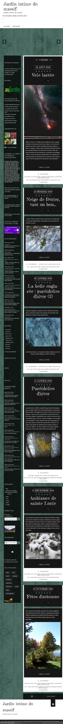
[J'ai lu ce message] (61, 721)
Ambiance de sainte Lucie (12, 294)
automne (46, 686)
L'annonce (7, 317)
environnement (9, 593)
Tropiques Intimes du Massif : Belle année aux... (12, 286)
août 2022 (7, 344)
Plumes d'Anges (8, 456)
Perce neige (7, 417)
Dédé (6, 393)
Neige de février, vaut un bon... (43, 202)
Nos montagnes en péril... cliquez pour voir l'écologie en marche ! (11, 197)
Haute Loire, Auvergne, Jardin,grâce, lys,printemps (11, 491)
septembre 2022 (9, 342)
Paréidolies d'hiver (10, 277)
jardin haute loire (55, 180)
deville (39, 180)
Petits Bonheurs (8, 431)
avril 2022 (7, 348)
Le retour (7, 244)
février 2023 (8, 334)
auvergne (15, 576)
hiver (13, 572)
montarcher (32, 180)
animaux (9, 493)
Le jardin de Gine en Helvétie (11, 106)
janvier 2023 (8, 336)
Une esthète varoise (9, 116)
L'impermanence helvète (10, 122)
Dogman (7, 425)
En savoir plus (11, 722)
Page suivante (51, 696)
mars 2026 (8, 329)
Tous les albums (11, 147)
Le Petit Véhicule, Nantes (12, 18)
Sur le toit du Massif (10, 309)
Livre (7, 498)
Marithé (6, 438)
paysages (39, 577)
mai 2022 (7, 346)
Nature (7, 502)
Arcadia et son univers (10, 118)
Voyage (8, 504)
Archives (16, 26)
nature (16, 586)
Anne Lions (7, 409)
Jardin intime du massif (21, 6)
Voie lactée (8, 252)
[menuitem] (7, 26)
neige (7, 572)
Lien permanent (44, 174)
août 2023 (7, 331)
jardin (7, 496)
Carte (7, 368)
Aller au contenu (5, 1)
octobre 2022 (8, 340)
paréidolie (47, 369)
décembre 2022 (9, 338)
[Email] (12, 552)
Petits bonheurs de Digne (11, 120)
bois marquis (53, 686)
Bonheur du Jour (8, 447)
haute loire (8, 583)
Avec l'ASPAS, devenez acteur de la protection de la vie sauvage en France (12, 206)
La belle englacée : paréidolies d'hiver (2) (12, 269)
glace (42, 369)
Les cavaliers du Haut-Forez (11, 108)
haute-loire (8, 586)
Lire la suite (44, 167)
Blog (7, 488)
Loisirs (7, 500)
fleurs (7, 590)
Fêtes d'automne (9, 301)
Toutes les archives (10, 351)
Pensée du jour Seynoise (10, 114)
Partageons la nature (11, 22)
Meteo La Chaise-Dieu (12, 227)
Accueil (7, 26)
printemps (8, 579)
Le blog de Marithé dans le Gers (12, 104)
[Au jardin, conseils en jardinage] (12, 89)
